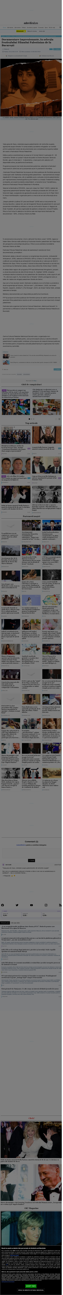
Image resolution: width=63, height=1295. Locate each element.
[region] (31, 1270)
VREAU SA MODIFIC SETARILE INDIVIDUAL (31, 1290)
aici (7, 1264)
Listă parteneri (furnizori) (7, 1281)
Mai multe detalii (14, 1255)
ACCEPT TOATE (31, 1286)
